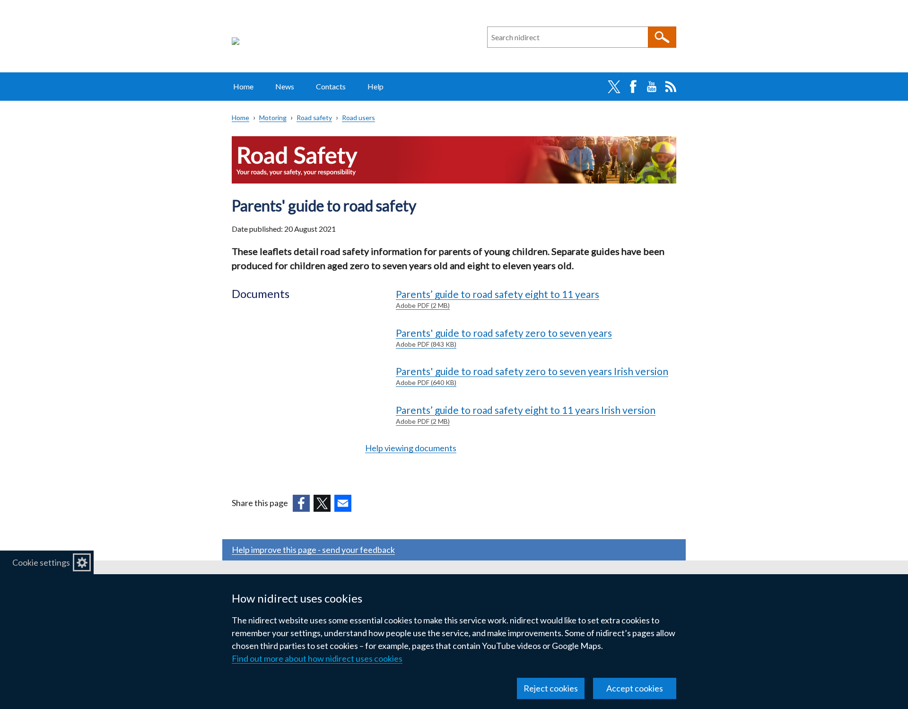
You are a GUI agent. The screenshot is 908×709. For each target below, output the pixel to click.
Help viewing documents (410, 448)
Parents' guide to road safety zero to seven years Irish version (532, 375)
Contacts (331, 86)
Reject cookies (551, 688)
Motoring (273, 118)
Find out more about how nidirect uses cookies (317, 658)
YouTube (651, 86)
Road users (358, 118)
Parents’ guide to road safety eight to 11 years (497, 298)
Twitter (613, 86)
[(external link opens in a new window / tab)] (301, 503)
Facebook (632, 86)
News (284, 86)
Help (375, 86)
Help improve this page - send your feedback (313, 549)
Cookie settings (41, 562)
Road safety (314, 118)
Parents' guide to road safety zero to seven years (504, 337)
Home (243, 86)
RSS (670, 86)
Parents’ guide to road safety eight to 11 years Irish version (525, 414)
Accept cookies (634, 688)
